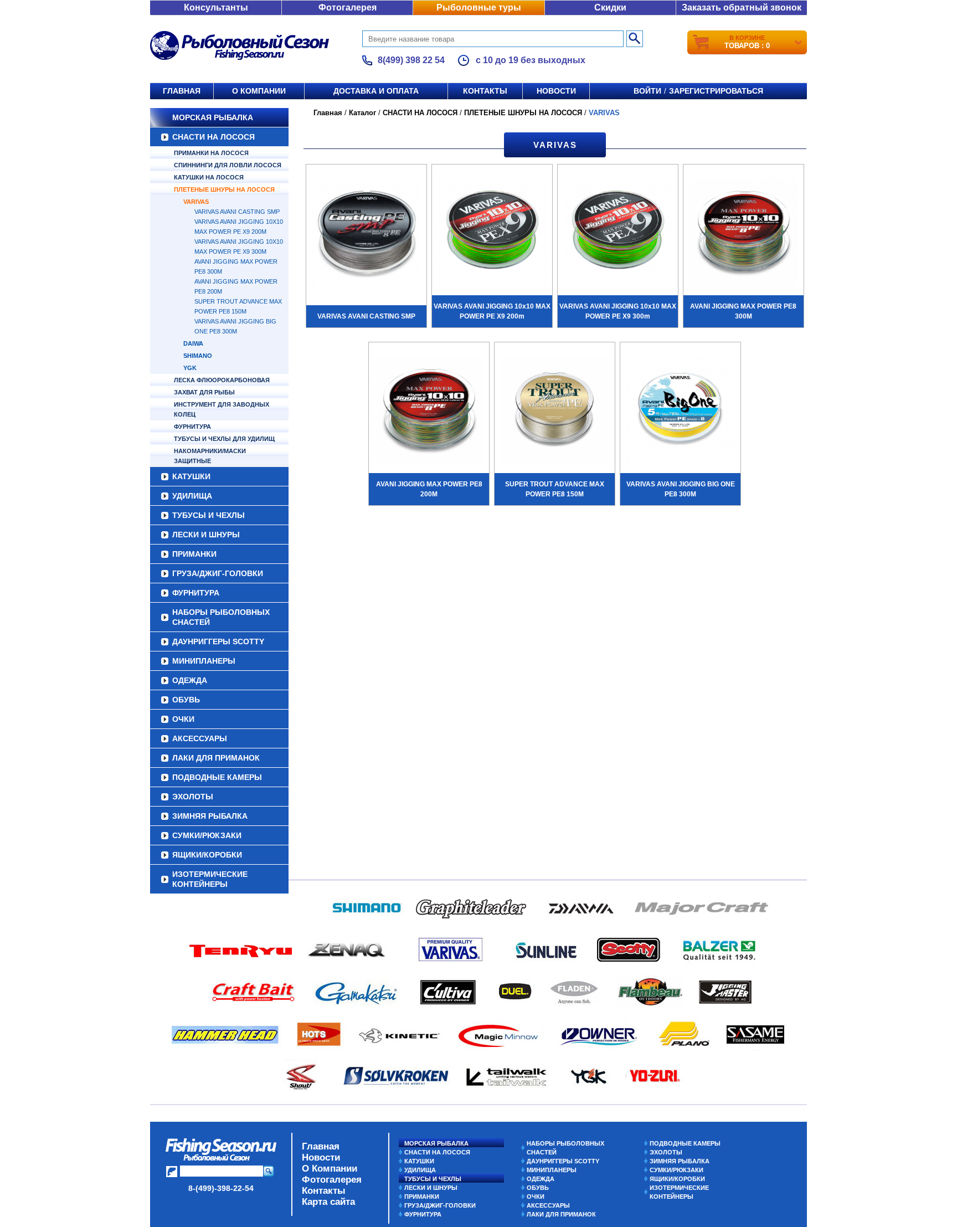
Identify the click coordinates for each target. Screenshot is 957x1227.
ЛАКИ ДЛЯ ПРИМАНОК (216, 757)
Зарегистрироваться (716, 90)
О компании (259, 90)
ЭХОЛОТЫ (192, 796)
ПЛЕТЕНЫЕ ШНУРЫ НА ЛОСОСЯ (224, 189)
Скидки (610, 7)
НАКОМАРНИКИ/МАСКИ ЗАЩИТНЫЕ (210, 456)
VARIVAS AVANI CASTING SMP (237, 211)
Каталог (362, 113)
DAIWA (193, 343)
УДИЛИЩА (192, 495)
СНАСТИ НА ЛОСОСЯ (213, 136)
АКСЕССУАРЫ (199, 738)
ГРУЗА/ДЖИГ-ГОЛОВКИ (217, 573)
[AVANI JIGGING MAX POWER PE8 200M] (429, 411)
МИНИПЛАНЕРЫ (203, 660)
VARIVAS (196, 201)
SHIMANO (197, 355)
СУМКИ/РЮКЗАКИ (206, 835)
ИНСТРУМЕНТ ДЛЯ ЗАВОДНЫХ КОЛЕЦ (221, 409)
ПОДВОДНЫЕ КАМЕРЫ (217, 777)
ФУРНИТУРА (192, 426)
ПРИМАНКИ (194, 554)
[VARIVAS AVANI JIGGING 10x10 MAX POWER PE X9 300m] (618, 234)
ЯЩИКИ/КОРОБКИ (207, 854)
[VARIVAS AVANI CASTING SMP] (366, 234)
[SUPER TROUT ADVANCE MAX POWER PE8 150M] (555, 411)
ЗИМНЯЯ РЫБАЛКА (210, 816)
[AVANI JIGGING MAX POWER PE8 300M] (743, 234)
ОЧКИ (183, 719)
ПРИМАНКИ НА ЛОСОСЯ (211, 153)
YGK (190, 367)
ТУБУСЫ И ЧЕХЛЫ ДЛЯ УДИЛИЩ (224, 438)
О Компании (329, 1168)
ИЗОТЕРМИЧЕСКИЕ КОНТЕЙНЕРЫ (210, 879)
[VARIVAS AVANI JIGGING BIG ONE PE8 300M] (680, 411)
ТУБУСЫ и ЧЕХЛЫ (208, 515)
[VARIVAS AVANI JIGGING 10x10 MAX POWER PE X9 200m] (492, 234)
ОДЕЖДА (189, 680)
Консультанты (216, 7)
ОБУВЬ (186, 699)
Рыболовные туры (478, 7)
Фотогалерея (347, 7)
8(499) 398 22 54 (411, 60)
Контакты (485, 90)
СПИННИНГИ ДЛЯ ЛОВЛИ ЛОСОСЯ (227, 165)
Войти (647, 90)
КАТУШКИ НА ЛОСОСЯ (209, 177)
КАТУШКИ (191, 476)
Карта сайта (328, 1202)
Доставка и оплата (376, 90)
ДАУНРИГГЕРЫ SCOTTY (218, 641)
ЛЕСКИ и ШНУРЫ (206, 534)
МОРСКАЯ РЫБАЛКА (212, 117)
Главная (181, 90)
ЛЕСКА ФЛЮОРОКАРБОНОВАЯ (222, 380)
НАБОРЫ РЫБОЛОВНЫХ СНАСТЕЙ (221, 617)
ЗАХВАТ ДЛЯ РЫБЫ (204, 392)
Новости (556, 90)
